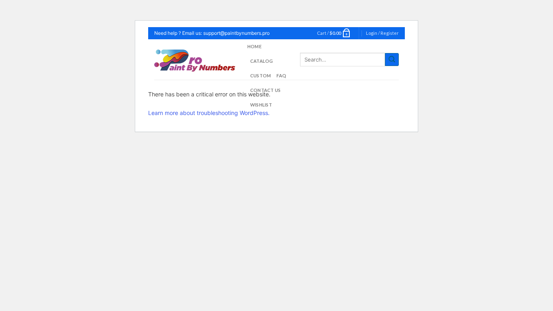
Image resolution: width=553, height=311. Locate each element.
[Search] (392, 59)
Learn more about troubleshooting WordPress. (209, 112)
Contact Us (265, 90)
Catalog (261, 61)
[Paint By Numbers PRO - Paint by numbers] (194, 59)
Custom (260, 75)
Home (254, 46)
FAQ (281, 75)
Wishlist (261, 104)
